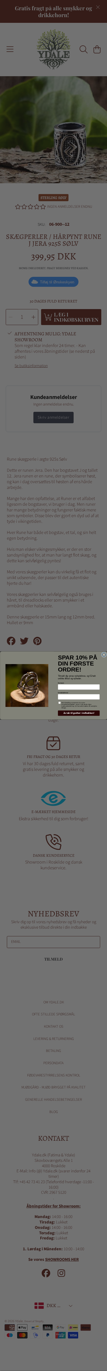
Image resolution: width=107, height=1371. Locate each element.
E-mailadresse (63, 692)
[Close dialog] (104, 655)
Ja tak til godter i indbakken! (78, 713)
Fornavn (61, 683)
